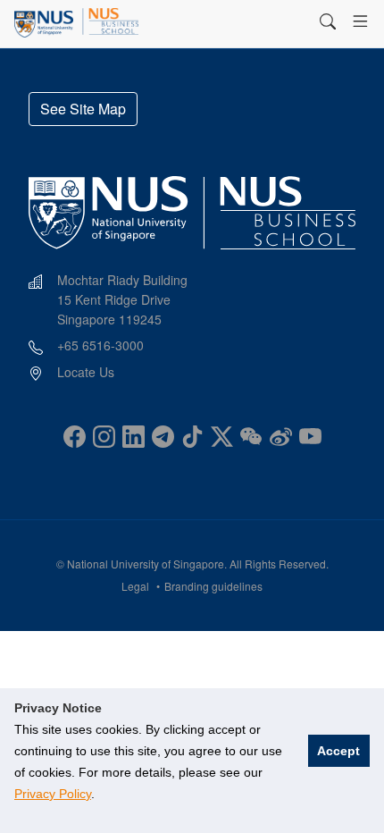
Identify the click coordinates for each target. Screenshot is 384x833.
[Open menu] (360, 21)
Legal (135, 585)
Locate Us (85, 372)
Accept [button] (338, 751)
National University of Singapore (145, 563)
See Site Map (83, 108)
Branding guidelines (213, 585)
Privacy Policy (52, 794)
